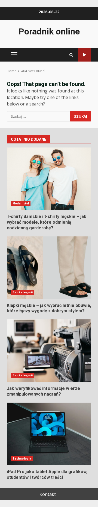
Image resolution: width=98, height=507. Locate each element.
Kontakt (47, 494)
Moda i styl (21, 203)
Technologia (22, 458)
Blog (84, 55)
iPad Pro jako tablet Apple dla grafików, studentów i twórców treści (49, 434)
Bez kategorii (23, 292)
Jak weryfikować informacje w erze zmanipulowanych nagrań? (49, 350)
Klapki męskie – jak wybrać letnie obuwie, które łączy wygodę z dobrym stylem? (49, 267)
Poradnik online (49, 31)
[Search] (71, 55)
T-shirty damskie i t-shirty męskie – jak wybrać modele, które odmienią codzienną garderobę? (49, 178)
